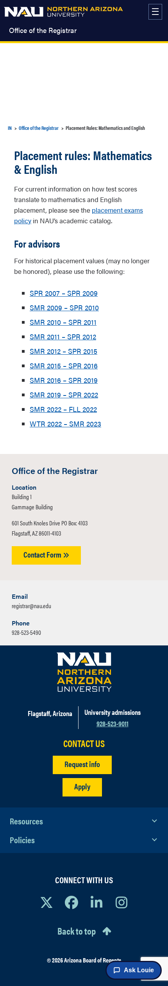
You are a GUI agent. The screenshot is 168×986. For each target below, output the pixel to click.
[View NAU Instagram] (121, 902)
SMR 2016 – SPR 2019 (64, 380)
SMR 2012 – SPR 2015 (63, 351)
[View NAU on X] (46, 902)
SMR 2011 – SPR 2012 (63, 336)
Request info (82, 763)
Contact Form (43, 554)
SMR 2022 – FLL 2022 (63, 409)
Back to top (76, 930)
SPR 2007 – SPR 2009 (64, 293)
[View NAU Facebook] (71, 902)
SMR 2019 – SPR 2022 (64, 394)
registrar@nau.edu (31, 605)
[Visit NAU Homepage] (84, 672)
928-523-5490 (26, 632)
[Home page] (63, 12)
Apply (82, 786)
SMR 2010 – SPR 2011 (63, 322)
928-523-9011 (113, 723)
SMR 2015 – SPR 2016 (64, 365)
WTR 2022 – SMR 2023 (65, 423)
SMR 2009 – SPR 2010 (64, 307)
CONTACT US (84, 743)
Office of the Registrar (43, 30)
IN (10, 127)
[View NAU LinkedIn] (96, 902)
